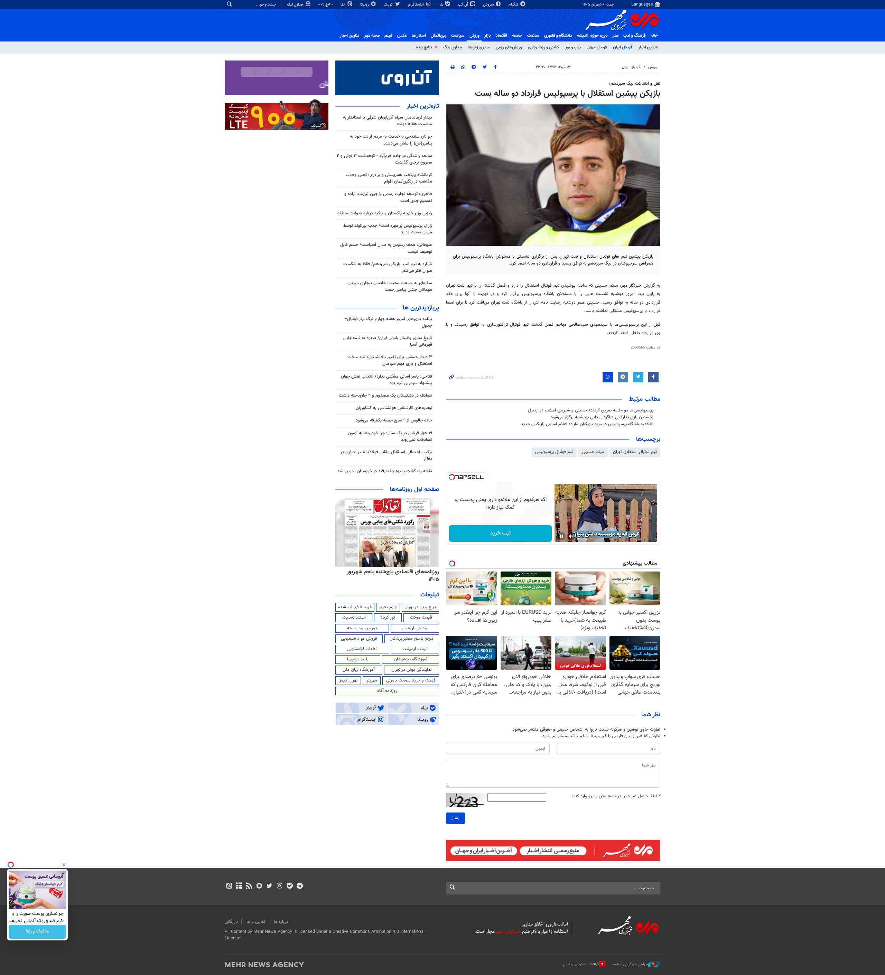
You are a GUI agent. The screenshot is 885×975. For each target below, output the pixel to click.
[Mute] (571, 536)
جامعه (517, 35)
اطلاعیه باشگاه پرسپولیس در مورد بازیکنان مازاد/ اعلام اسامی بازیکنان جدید (587, 424)
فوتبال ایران (622, 47)
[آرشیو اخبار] (239, 886)
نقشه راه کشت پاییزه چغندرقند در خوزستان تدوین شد (384, 471)
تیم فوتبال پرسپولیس (554, 451)
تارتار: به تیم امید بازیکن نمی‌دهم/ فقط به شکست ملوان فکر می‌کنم (387, 267)
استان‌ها (419, 35)
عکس (402, 35)
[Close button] (63, 864)
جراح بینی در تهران (420, 607)
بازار (487, 35)
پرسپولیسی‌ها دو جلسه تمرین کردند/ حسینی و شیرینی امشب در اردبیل (590, 410)
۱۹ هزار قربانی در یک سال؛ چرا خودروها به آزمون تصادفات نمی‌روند (390, 436)
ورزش (474, 35)
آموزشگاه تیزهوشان (410, 659)
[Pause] (561, 536)
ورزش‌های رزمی (509, 47)
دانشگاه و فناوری (558, 35)
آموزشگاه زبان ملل (359, 669)
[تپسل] (451, 477)
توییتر (389, 5)
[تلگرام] (299, 886)
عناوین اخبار (648, 47)
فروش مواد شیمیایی (359, 638)
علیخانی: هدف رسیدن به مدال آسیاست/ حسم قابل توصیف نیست (386, 248)
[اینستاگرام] (279, 886)
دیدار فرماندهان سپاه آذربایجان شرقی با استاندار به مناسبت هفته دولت (387, 121)
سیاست (458, 35)
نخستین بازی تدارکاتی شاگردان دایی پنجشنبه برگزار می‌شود (602, 417)
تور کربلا (388, 617)
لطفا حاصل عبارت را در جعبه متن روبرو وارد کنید (615, 796)
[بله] (289, 886)
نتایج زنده (326, 4)
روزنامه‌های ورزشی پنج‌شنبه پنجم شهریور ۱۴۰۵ (389, 572)
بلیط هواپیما (358, 659)
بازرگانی (231, 921)
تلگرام (514, 5)
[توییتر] (269, 886)
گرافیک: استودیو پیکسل (581, 964)
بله (441, 5)
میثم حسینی (593, 451)
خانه (654, 35)
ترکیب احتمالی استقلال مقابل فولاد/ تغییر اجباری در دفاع (386, 455)
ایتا (343, 5)
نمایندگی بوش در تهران (411, 669)
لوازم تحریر (388, 607)
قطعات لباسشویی (362, 649)
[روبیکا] (259, 886)
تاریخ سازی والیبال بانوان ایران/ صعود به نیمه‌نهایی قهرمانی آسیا (387, 341)
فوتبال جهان (597, 47)
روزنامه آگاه (387, 690)
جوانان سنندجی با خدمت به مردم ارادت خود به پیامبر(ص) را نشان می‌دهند (391, 140)
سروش (489, 5)
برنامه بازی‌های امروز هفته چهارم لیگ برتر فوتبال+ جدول (388, 322)
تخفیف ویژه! (37, 932)
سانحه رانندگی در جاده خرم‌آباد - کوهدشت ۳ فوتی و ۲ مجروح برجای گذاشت (384, 159)
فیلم (388, 35)
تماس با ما (255, 921)
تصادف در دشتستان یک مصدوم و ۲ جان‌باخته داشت (385, 395)
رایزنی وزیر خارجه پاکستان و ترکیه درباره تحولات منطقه (384, 213)
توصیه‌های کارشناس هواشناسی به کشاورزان (394, 408)
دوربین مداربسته (362, 628)
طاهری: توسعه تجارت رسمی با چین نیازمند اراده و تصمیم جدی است (388, 197)
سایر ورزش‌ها (479, 47)
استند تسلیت (354, 617)
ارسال (455, 818)
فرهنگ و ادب (634, 35)
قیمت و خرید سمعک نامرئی (411, 680)
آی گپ (463, 5)
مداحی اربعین (414, 628)
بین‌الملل (438, 35)
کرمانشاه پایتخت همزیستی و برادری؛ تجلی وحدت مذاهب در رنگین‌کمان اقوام (389, 178)
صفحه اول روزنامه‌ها (414, 489)
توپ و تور (573, 47)
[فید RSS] (249, 886)
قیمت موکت (421, 617)
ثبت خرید (500, 533)
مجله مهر (372, 35)
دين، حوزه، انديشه (592, 35)
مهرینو (371, 680)
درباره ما (281, 921)
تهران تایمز (348, 680)
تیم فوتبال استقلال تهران (635, 451)
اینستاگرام (416, 5)
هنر (615, 35)
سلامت (533, 35)
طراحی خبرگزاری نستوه (630, 964)
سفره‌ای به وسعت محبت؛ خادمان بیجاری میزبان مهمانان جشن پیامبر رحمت (389, 286)
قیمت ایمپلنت (415, 649)
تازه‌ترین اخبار (423, 106)
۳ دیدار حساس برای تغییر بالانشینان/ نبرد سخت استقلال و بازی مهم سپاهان (389, 360)
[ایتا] (229, 886)
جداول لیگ (296, 5)
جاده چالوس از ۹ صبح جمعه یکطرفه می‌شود (394, 420)
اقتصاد (501, 35)
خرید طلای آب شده (355, 607)
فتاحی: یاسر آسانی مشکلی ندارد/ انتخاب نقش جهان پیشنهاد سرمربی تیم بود (386, 380)
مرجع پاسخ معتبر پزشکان (412, 638)
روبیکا (365, 5)
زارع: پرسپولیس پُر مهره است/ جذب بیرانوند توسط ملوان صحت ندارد (387, 229)
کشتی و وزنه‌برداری (543, 47)
